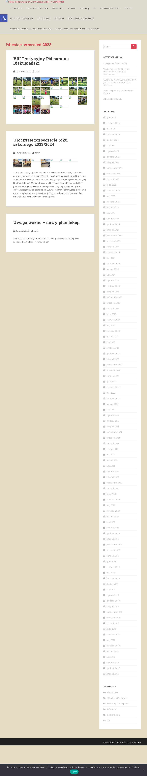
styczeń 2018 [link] (113, 662)
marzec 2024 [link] (113, 269)
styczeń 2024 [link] (113, 280)
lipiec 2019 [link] (111, 561)
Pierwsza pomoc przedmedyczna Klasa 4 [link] (118, 92)
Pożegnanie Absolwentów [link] (115, 63)
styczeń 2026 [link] (113, 151)
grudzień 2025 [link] (113, 156)
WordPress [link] (136, 742)
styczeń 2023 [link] (113, 347)
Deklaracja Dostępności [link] (21, 18)
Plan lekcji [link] (84, 8)
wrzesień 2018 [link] (113, 617)
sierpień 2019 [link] (113, 555)
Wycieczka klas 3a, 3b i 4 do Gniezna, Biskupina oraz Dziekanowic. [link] (116, 72)
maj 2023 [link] (111, 325)
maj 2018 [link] (111, 640)
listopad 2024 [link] (113, 229)
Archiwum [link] (59, 18)
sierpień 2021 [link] (113, 443)
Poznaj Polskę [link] (43, 18)
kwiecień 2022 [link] (113, 398)
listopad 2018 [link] (113, 606)
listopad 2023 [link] (113, 291)
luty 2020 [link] (111, 522)
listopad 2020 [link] (113, 477)
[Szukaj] (134, 46)
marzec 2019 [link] (113, 583)
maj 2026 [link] (111, 128)
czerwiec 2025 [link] (113, 190)
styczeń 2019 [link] (113, 595)
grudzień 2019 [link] (113, 533)
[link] (3, 18)
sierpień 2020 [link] (113, 488)
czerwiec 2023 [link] (113, 319)
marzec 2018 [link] (113, 651)
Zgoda (74, 772)
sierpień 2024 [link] (113, 246)
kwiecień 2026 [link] (113, 134)
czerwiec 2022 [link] (113, 387)
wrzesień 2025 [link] (113, 173)
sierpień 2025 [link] (113, 179)
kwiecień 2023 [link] (113, 331)
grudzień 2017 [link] (113, 668)
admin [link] (37, 71)
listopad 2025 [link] (113, 162)
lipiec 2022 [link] (111, 381)
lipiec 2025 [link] (111, 184)
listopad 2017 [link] (113, 673)
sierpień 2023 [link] (113, 308)
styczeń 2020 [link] (113, 527)
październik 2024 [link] (114, 235)
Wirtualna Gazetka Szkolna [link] (81, 18)
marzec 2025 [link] (113, 207)
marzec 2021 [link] (113, 460)
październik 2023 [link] (114, 297)
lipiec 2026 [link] (111, 117)
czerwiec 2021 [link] (113, 449)
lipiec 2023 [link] (111, 314)
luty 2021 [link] (111, 465)
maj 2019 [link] (111, 572)
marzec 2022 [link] (113, 404)
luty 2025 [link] (111, 213)
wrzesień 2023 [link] (113, 302)
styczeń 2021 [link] (113, 471)
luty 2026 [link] (111, 145)
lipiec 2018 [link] (111, 628)
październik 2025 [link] (114, 168)
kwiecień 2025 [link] (113, 201)
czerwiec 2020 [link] (113, 499)
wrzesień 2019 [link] (113, 550)
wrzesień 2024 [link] (113, 241)
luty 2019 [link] (111, 589)
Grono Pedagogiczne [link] (110, 8)
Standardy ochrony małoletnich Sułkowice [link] (31, 29)
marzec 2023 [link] (113, 336)
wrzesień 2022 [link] (113, 370)
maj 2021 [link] (111, 454)
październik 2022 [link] (114, 364)
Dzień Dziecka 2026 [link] (112, 98)
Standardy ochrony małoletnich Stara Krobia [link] (77, 29)
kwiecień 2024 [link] (113, 263)
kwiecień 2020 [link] (113, 510)
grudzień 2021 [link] (113, 420)
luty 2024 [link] (111, 274)
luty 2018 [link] (111, 657)
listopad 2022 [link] (113, 359)
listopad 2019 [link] (113, 539)
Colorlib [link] (114, 742)
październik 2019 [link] (114, 544)
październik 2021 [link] (114, 432)
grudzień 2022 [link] (113, 353)
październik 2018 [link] (114, 612)
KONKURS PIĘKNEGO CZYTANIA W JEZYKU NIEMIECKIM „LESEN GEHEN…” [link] (119, 82)
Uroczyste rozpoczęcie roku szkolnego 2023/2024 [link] (40, 142)
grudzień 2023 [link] (113, 286)
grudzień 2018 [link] (113, 600)
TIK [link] (94, 8)
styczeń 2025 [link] (113, 218)
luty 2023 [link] (111, 342)
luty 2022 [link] (111, 409)
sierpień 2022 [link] (113, 376)
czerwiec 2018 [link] (113, 634)
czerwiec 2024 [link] (113, 252)
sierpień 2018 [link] (113, 623)
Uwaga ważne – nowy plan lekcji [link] (46, 222)
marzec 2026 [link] (113, 139)
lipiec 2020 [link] (111, 494)
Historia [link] (71, 8)
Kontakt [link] (129, 8)
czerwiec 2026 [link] (113, 123)
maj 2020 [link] (111, 505)
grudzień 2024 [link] (113, 224)
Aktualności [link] (16, 8)
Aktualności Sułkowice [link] (37, 8)
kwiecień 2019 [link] (113, 578)
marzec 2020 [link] (113, 516)
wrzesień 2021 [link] (113, 437)
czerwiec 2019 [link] (113, 567)
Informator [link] (57, 8)
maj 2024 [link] (111, 258)
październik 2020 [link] (114, 482)
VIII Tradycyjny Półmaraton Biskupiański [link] (41, 61)
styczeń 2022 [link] (113, 415)
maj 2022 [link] (111, 392)
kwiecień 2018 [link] (113, 645)
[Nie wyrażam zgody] (143, 769)
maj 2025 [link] (111, 196)
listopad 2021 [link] (113, 426)
